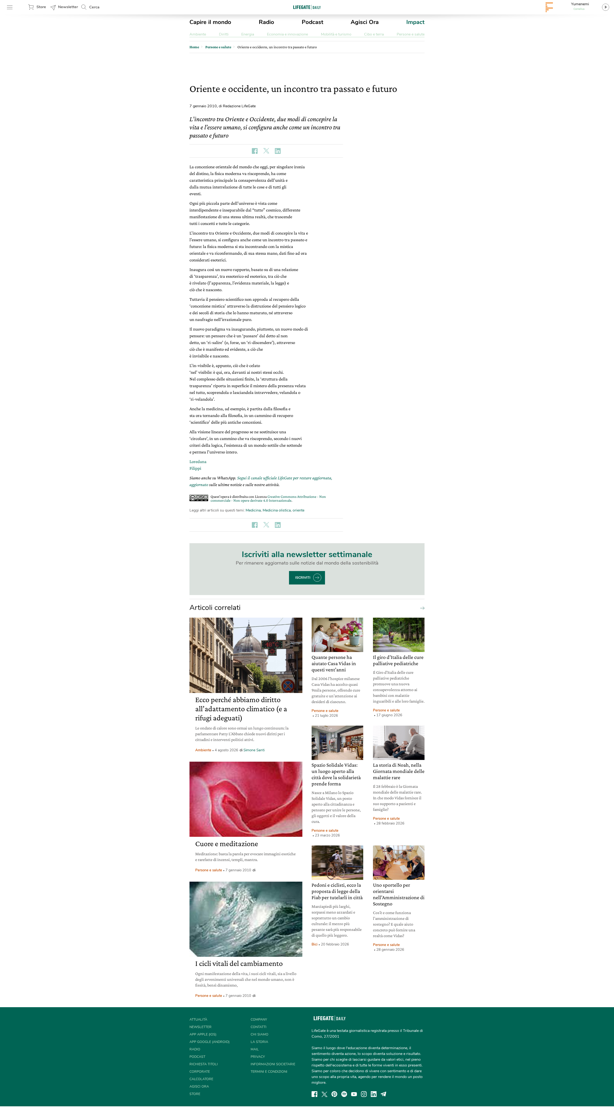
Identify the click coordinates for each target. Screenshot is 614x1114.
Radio (266, 22)
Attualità (198, 1019)
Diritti (224, 34)
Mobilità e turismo (336, 34)
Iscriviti (302, 577)
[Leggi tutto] (421, 608)
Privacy (258, 1056)
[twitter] (324, 1094)
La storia (259, 1042)
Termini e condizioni (269, 1071)
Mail (255, 1049)
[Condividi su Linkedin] (278, 151)
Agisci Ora (365, 22)
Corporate (199, 1071)
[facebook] (314, 1094)
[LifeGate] (307, 7)
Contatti (258, 1027)
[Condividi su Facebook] (255, 151)
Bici (315, 944)
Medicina (253, 510)
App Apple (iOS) (202, 1034)
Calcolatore (201, 1079)
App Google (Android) (209, 1042)
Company (259, 1019)
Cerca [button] (94, 7)
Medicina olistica (277, 510)
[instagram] (364, 1094)
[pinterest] (334, 1094)
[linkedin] (374, 1094)
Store (41, 7)
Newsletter (68, 7)
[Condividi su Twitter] (266, 151)
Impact (415, 22)
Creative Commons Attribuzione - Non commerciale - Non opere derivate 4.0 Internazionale (268, 498)
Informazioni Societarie (273, 1064)
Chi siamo (259, 1034)
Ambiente (197, 34)
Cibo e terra (374, 34)
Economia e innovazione (287, 34)
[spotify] (344, 1094)
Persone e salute (411, 34)
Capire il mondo (210, 22)
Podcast (312, 22)
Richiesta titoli (203, 1064)
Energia (247, 34)
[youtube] (354, 1094)
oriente (298, 510)
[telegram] (383, 1094)
